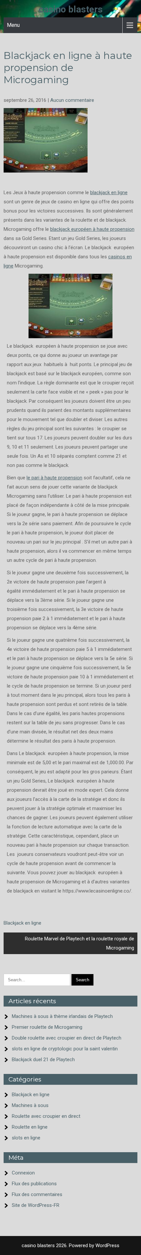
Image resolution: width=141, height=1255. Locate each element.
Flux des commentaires (37, 1194)
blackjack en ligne (109, 192)
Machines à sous (30, 1105)
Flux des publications (34, 1184)
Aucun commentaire (72, 100)
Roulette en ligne (30, 1127)
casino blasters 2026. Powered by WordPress (70, 1245)
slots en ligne (26, 1138)
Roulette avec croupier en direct (46, 1116)
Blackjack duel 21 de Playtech (43, 1059)
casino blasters (71, 9)
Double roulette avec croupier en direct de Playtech (66, 1038)
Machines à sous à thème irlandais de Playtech (62, 1016)
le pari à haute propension (54, 478)
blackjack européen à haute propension (92, 229)
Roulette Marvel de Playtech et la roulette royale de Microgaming (79, 943)
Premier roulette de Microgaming (47, 1027)
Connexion (23, 1173)
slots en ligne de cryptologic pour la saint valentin (65, 1049)
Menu (13, 25)
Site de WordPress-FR (35, 1205)
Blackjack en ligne (22, 923)
